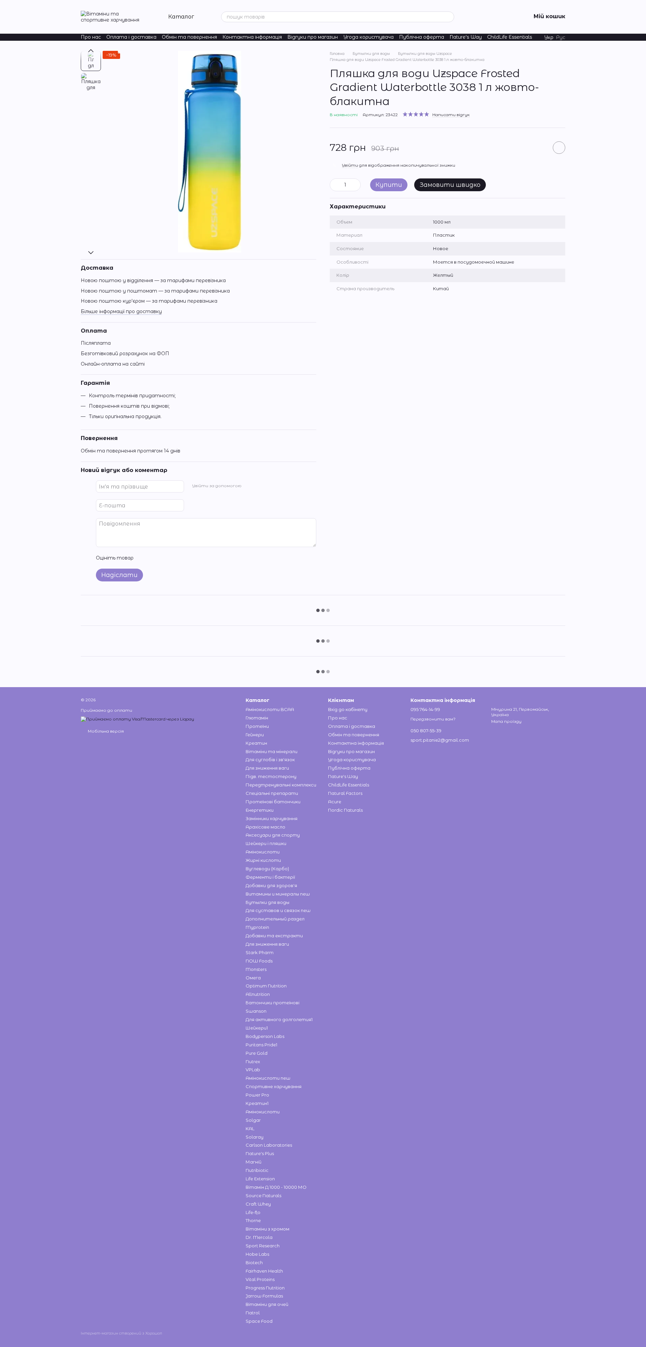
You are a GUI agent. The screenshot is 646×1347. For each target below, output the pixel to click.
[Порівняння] (490, 16)
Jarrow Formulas (264, 1296)
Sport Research (263, 1245)
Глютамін (257, 717)
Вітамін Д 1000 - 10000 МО (276, 1187)
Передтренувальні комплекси (281, 784)
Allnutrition (258, 994)
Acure (334, 801)
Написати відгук (451, 114)
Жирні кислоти (263, 860)
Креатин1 (257, 1103)
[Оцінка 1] (144, 558)
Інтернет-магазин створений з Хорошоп (121, 1333)
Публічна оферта (421, 37)
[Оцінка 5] (187, 558)
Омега (253, 977)
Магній (253, 1162)
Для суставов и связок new (278, 910)
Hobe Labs (257, 1254)
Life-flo (253, 1212)
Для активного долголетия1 (279, 1019)
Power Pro (257, 1095)
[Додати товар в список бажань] (559, 147)
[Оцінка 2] (155, 558)
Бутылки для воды (267, 902)
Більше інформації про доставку (121, 311)
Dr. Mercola (259, 1237)
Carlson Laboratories (269, 1145)
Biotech (254, 1262)
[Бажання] (473, 16)
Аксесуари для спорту (273, 835)
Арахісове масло (265, 827)
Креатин (256, 743)
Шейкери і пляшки (266, 843)
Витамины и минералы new (278, 894)
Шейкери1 (257, 1028)
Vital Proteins (260, 1279)
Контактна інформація (252, 37)
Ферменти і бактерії (270, 877)
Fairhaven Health (264, 1271)
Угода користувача (368, 37)
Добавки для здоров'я (271, 885)
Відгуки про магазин (312, 37)
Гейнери (255, 734)
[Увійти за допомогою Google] (260, 485)
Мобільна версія (105, 731)
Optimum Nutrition (266, 985)
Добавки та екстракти (274, 935)
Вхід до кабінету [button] (347, 709)
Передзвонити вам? (433, 718)
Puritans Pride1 (261, 1044)
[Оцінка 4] (177, 558)
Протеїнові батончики (273, 801)
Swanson (256, 1011)
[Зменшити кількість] (334, 185)
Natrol (253, 1312)
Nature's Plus (260, 1153)
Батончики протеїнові (272, 1002)
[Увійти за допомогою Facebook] (249, 485)
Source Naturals (263, 1195)
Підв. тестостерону (271, 776)
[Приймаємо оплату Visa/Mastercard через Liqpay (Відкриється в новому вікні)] (137, 718)
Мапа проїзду (506, 721)
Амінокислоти (263, 851)
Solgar (253, 1120)
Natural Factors (345, 793)
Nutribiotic (257, 1170)
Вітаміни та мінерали (271, 751)
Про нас (91, 37)
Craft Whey (258, 1204)
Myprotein (257, 927)
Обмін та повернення (189, 37)
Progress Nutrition (265, 1287)
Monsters (256, 969)
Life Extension (260, 1178)
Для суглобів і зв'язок (270, 759)
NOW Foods (259, 961)
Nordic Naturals (345, 810)
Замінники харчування (271, 818)
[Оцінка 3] (166, 558)
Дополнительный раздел (275, 918)
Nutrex (253, 1061)
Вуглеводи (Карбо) (267, 868)
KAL (250, 1128)
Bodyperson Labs (265, 1036)
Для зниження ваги (267, 768)
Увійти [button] (350, 165)
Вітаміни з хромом (267, 1229)
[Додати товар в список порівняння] (540, 147)
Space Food (259, 1321)
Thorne (253, 1220)
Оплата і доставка (131, 37)
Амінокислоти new (268, 1078)
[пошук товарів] (448, 16)
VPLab (253, 1069)
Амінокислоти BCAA (270, 709)
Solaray (254, 1137)
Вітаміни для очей (267, 1304)
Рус (560, 37)
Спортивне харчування (273, 1086)
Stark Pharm (260, 952)
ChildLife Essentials (509, 37)
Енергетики (260, 810)
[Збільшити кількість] (355, 185)
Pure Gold (256, 1053)
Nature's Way (466, 37)
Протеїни (257, 726)
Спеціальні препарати (272, 793)
